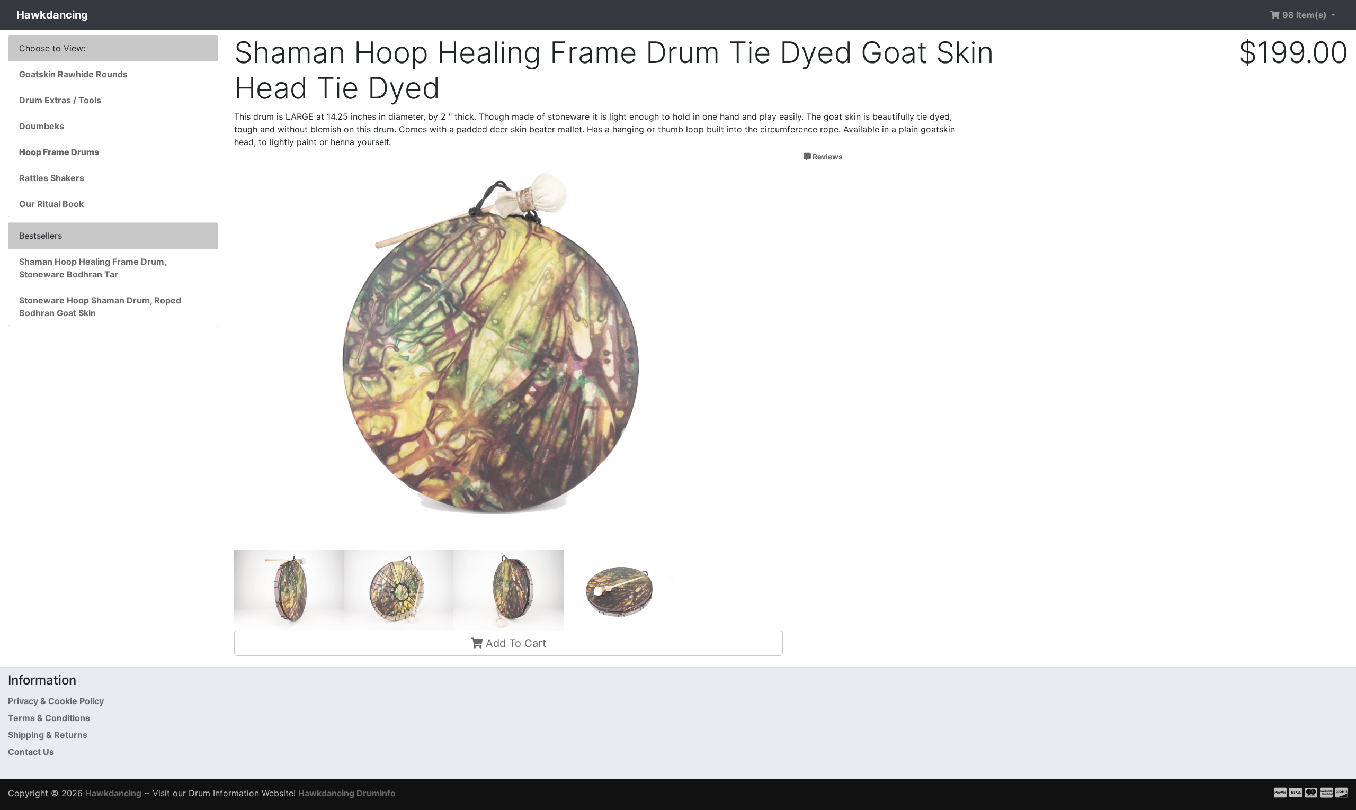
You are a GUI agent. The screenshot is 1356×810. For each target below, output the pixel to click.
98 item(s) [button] (1304, 15)
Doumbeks (41, 126)
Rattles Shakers (51, 178)
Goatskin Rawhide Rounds (73, 74)
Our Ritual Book (51, 204)
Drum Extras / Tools (60, 100)
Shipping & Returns (47, 735)
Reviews (827, 156)
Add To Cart (514, 643)
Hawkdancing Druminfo (347, 793)
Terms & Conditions (49, 718)
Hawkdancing (52, 14)
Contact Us (31, 751)
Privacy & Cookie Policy (56, 701)
